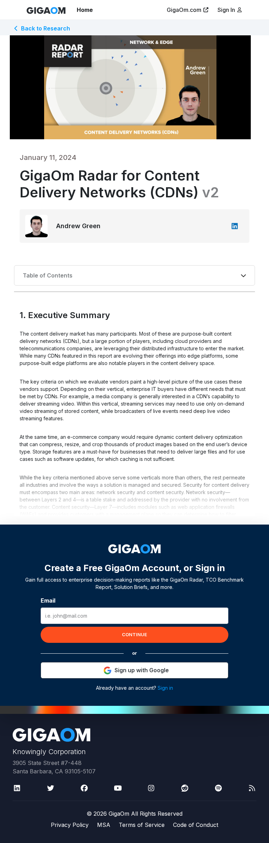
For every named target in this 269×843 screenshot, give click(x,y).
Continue (134, 634)
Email (48, 600)
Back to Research (45, 28)
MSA (103, 824)
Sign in (165, 688)
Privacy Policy (70, 824)
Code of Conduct (195, 824)
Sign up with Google (142, 670)
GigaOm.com (184, 9)
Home (85, 9)
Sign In (227, 9)
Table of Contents (48, 275)
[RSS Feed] (252, 788)
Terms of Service (142, 824)
